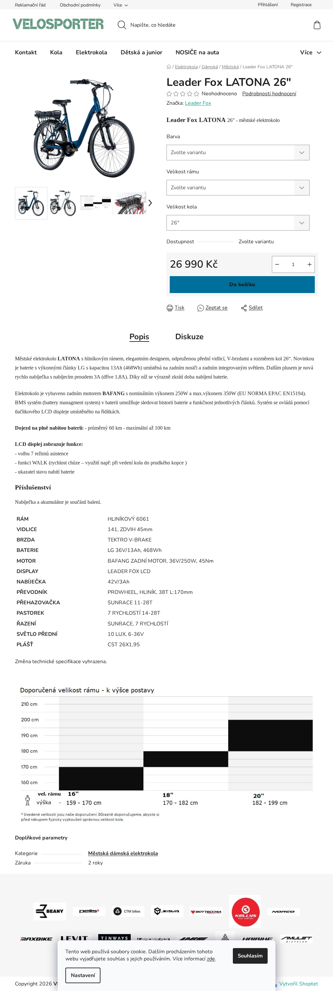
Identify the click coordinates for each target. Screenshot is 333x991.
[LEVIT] (75, 938)
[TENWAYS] (114, 938)
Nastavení (83, 975)
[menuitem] (25, 52)
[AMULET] (296, 938)
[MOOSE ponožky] (225, 938)
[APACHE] (192, 938)
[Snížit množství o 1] (277, 264)
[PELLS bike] (89, 911)
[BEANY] (49, 911)
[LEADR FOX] (153, 938)
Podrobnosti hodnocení (269, 93)
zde (211, 958)
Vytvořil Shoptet (298, 983)
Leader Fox (198, 103)
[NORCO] (283, 911)
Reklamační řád (30, 5)
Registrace (301, 5)
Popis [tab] (139, 336)
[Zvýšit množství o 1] (309, 264)
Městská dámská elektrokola (123, 853)
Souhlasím (250, 955)
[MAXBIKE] (36, 938)
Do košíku (242, 284)
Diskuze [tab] (189, 336)
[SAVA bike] (167, 911)
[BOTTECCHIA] (206, 911)
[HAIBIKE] (257, 938)
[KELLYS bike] (245, 911)
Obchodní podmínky (80, 5)
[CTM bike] (128, 911)
